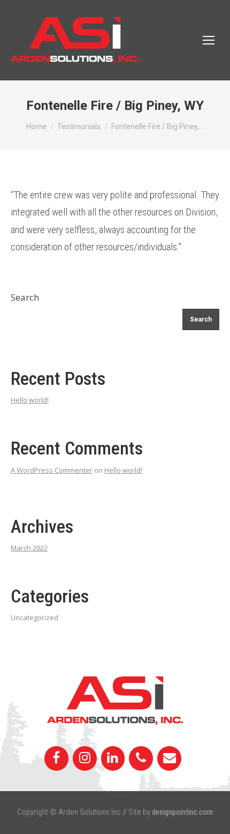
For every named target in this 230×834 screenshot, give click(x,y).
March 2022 (29, 548)
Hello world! (30, 400)
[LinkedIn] (113, 758)
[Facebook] (56, 758)
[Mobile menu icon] (208, 40)
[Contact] (169, 758)
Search (25, 297)
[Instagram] (85, 758)
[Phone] (141, 758)
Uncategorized (34, 617)
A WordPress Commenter (52, 470)
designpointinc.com (182, 812)
